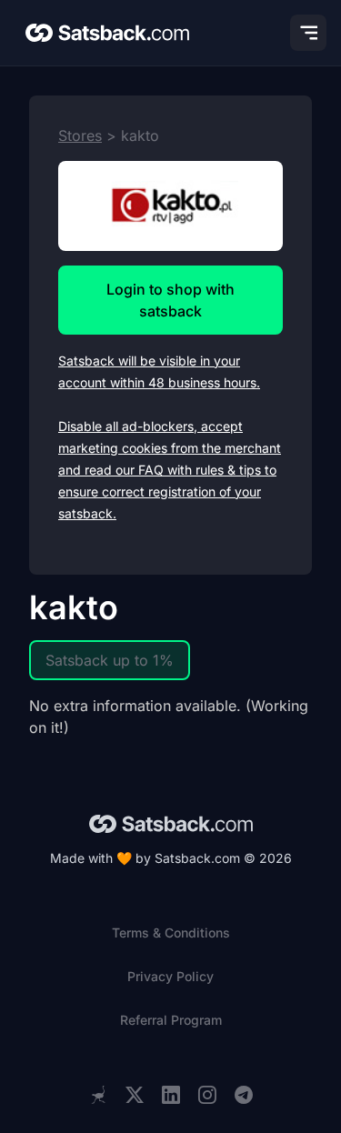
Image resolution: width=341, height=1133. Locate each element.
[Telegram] (244, 1095)
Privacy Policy (170, 976)
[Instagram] (207, 1095)
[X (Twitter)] (134, 1095)
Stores (80, 135)
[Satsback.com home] (107, 32)
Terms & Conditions (171, 932)
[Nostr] (98, 1095)
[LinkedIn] (171, 1095)
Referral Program (171, 1020)
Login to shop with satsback (170, 300)
